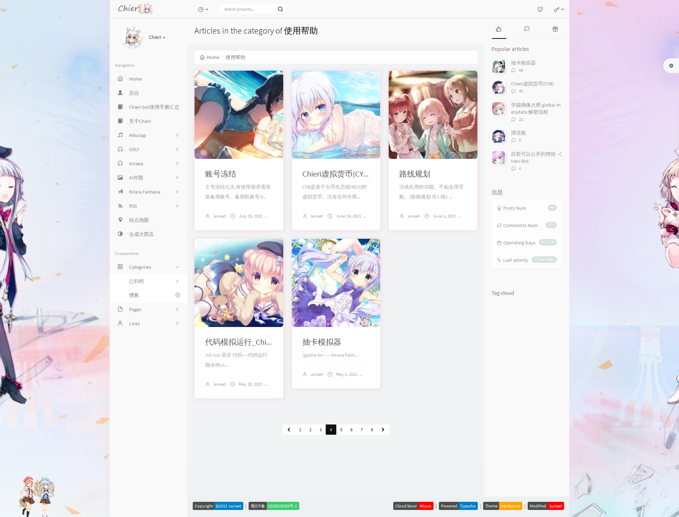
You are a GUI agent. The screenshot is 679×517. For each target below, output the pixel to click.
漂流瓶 (518, 133)
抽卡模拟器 (321, 342)
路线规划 (414, 174)
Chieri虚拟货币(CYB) (336, 174)
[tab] (498, 28)
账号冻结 (220, 174)
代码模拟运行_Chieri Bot (246, 342)
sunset (220, 216)
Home (213, 57)
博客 (154, 295)
